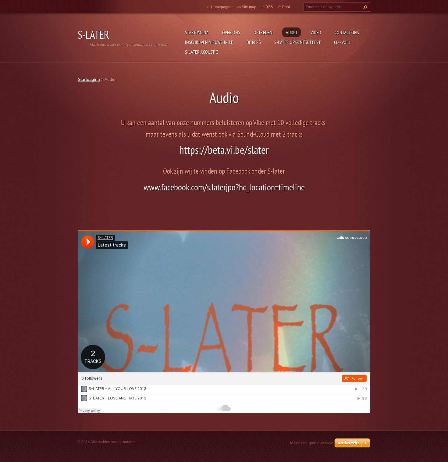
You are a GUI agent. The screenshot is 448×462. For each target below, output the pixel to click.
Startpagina (197, 32)
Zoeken (364, 7)
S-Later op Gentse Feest (297, 42)
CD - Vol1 (342, 42)
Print (286, 7)
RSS (269, 7)
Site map (249, 7)
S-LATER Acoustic (201, 52)
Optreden (263, 32)
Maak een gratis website (311, 443)
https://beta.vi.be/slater (224, 150)
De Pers (254, 42)
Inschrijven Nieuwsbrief (209, 42)
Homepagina (222, 7)
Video (316, 32)
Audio (291, 32)
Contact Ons (347, 32)
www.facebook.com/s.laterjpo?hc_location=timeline (224, 187)
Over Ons (231, 32)
